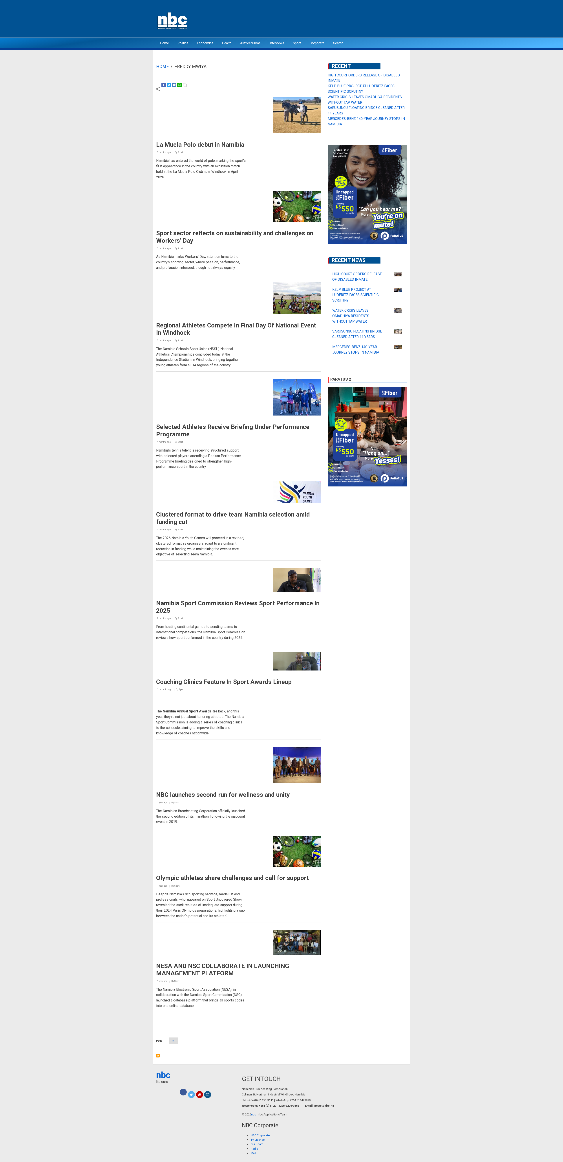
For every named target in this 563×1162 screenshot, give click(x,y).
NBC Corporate (260, 1135)
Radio (254, 1148)
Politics (183, 43)
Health (226, 43)
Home (164, 43)
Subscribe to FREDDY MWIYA (158, 1055)
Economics (205, 43)
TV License (258, 1139)
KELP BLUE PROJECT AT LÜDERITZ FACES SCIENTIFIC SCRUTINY (355, 295)
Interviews (276, 43)
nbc (163, 1075)
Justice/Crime (250, 43)
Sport (297, 43)
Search (338, 43)
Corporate (317, 43)
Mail (253, 1153)
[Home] (172, 20)
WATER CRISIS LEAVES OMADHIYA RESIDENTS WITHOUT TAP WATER (350, 315)
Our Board (257, 1144)
